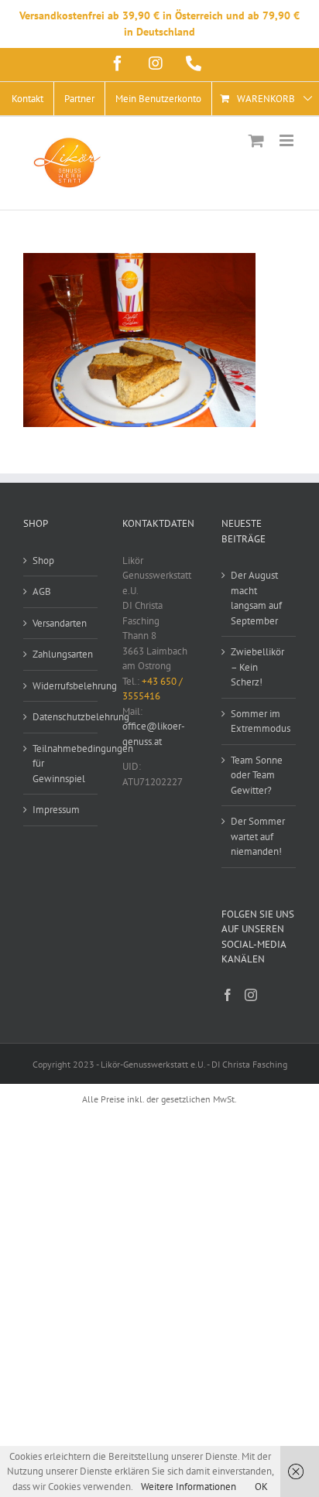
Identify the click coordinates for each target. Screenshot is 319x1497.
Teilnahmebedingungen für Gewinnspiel (61, 763)
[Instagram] (251, 995)
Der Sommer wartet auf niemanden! (258, 836)
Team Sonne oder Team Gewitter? (257, 775)
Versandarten (60, 623)
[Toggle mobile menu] (288, 140)
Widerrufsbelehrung (61, 685)
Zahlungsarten (61, 654)
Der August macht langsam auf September (256, 598)
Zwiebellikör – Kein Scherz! (257, 667)
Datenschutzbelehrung (61, 716)
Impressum (56, 809)
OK (261, 1486)
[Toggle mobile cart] (256, 140)
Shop (43, 560)
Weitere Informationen (188, 1486)
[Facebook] (227, 995)
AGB (42, 591)
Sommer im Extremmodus (259, 721)
